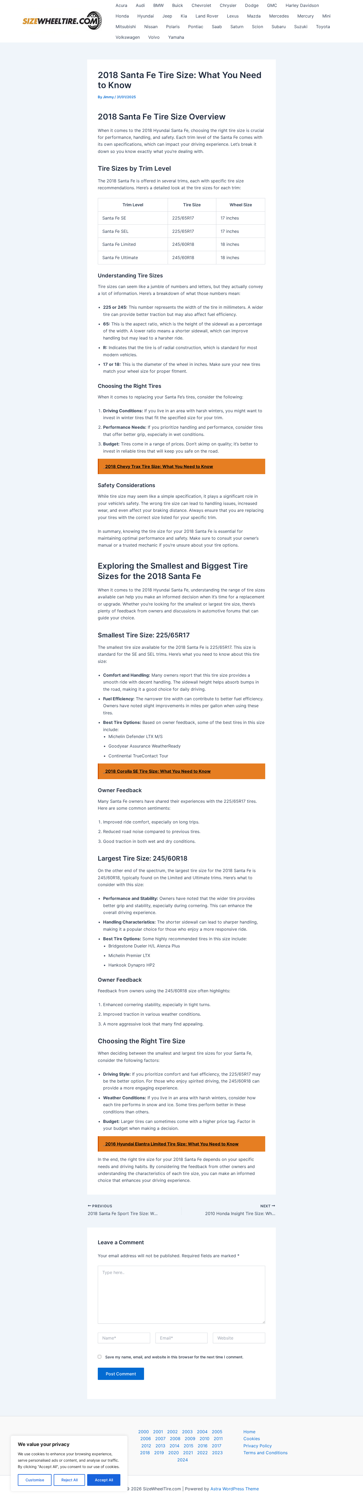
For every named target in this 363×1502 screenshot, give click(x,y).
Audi (140, 5)
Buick (177, 5)
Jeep (167, 16)
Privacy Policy (257, 1445)
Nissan (151, 26)
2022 (202, 1452)
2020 (173, 1452)
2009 (190, 1438)
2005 (217, 1431)
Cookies (251, 1438)
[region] (69, 1463)
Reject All (69, 1480)
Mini (326, 16)
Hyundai (145, 16)
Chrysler (228, 5)
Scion (257, 26)
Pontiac (195, 26)
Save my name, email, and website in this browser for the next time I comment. (174, 1357)
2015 (188, 1445)
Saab (217, 26)
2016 (203, 1445)
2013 (160, 1445)
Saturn (236, 26)
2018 (145, 1452)
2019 (159, 1452)
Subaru (279, 26)
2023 (217, 1452)
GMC (272, 5)
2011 (218, 1438)
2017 (216, 1445)
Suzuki (300, 26)
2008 (175, 1438)
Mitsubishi (126, 26)
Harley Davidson (302, 5)
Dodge (252, 5)
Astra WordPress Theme (234, 1488)
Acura (121, 5)
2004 (202, 1431)
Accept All (104, 1480)
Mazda (254, 16)
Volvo (154, 37)
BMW (158, 5)
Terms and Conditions (265, 1452)
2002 (172, 1431)
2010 (204, 1438)
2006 (145, 1438)
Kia (184, 16)
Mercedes (279, 16)
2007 (160, 1438)
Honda (122, 16)
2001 (158, 1431)
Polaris (173, 26)
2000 (143, 1431)
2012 (146, 1445)
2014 (174, 1445)
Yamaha (176, 37)
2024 (182, 1459)
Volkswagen (128, 37)
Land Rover (207, 16)
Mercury (305, 16)
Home (249, 1431)
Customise (35, 1480)
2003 (187, 1431)
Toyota (323, 26)
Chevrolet (201, 5)
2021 (188, 1452)
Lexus (233, 16)
